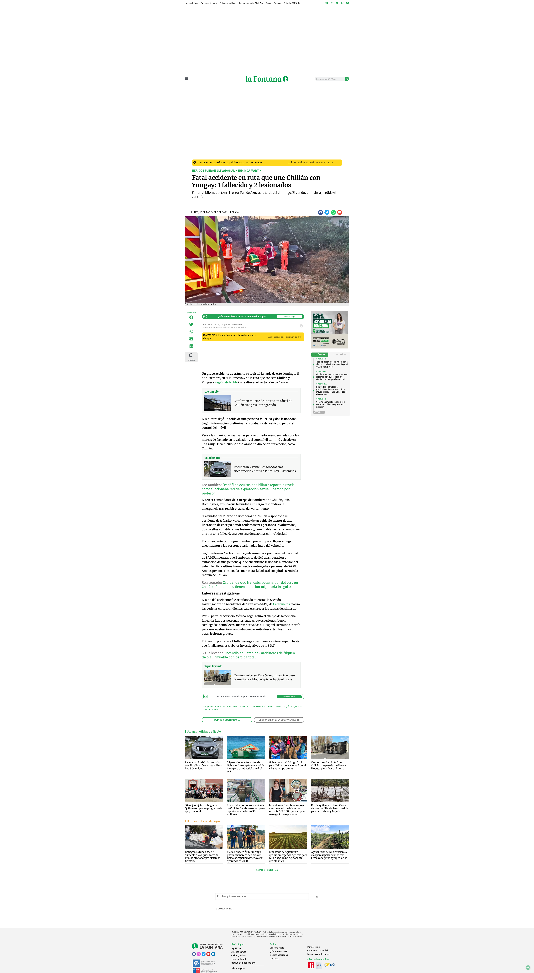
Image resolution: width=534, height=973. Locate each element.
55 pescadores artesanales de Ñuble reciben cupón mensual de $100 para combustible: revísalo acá (245, 767)
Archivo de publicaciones (243, 962)
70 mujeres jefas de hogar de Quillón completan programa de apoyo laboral (203, 808)
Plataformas (313, 947)
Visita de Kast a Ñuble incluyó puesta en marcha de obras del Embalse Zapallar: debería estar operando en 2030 (245, 856)
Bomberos (245, 706)
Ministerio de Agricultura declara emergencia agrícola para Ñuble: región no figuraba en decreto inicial (288, 856)
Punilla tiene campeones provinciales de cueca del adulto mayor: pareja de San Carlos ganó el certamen (331, 391)
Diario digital (237, 944)
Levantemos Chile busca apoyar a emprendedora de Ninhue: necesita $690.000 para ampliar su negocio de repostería (287, 810)
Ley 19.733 (236, 948)
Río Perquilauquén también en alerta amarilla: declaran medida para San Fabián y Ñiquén (329, 808)
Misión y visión (238, 955)
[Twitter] (337, 2)
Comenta (191, 360)
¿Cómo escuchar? (278, 951)
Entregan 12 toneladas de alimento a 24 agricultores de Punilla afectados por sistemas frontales (202, 856)
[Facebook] (326, 2)
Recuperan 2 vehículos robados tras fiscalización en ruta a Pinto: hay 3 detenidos (204, 765)
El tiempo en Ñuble (228, 3)
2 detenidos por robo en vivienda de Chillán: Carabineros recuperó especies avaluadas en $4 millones (245, 810)
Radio (268, 3)
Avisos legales (192, 3)
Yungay (216, 709)
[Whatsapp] (342, 2)
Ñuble (290, 706)
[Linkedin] (213, 954)
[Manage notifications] (528, 967)
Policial (244, 155)
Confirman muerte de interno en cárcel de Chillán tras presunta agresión (331, 404)
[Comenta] (191, 355)
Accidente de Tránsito (226, 706)
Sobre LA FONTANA (292, 3)
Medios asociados (279, 955)
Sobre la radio (277, 947)
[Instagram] (331, 2)
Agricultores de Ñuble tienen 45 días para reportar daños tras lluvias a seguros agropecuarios (329, 855)
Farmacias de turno (209, 3)
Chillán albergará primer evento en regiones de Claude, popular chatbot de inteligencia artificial (332, 377)
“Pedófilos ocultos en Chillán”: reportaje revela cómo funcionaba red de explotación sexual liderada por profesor (248, 489)
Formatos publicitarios (318, 954)
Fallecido (281, 706)
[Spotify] (347, 2)
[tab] (319, 355)
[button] (320, 212)
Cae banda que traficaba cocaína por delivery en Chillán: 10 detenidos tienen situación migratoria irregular (250, 585)
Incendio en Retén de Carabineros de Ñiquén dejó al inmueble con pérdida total (248, 655)
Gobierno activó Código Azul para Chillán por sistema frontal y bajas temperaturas (287, 765)
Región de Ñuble (226, 382)
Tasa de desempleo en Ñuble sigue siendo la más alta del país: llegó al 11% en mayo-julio (332, 364)
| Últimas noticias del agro (202, 821)
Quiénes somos (238, 952)
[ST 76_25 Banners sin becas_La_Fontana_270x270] (329, 347)
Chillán (271, 706)
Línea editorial (238, 959)
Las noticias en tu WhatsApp (251, 3)
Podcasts (277, 3)
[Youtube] (208, 954)
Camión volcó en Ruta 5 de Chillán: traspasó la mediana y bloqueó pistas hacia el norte (328, 765)
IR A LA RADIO (339, 155)
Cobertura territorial (317, 950)
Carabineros (281, 604)
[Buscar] (347, 79)
